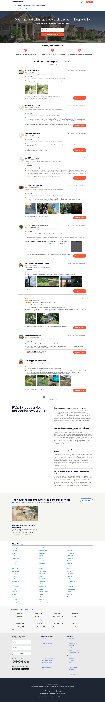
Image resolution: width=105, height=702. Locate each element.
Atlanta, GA (19, 613)
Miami (14, 589)
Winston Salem (43, 591)
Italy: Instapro (53, 686)
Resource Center (72, 643)
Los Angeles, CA (58, 616)
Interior (14, 5)
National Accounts (46, 667)
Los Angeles (15, 561)
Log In (81, 2)
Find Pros (44, 638)
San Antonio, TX (76, 623)
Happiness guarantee (73, 671)
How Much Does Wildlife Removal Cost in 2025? (23, 526)
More (33, 5)
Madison (69, 594)
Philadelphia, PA (20, 623)
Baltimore (42, 553)
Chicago (14, 599)
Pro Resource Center (47, 662)
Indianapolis (15, 602)
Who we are (71, 660)
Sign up (22, 653)
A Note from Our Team (74, 650)
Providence (70, 558)
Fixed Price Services (47, 643)
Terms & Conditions (61, 693)
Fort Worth (70, 573)
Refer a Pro (71, 645)
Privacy (44, 691)
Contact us (71, 669)
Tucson (14, 553)
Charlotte (42, 584)
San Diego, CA (20, 627)
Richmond (70, 586)
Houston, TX (38, 616)
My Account (71, 638)
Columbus (42, 599)
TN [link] (17, 9)
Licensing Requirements (74, 652)
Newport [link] (22, 9)
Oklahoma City (43, 602)
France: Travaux (34, 686)
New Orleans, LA (58, 620)
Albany (41, 576)
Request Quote (79, 98)
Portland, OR (38, 623)
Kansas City (42, 568)
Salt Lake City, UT (58, 623)
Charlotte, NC (38, 613)
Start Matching (52, 34)
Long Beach (15, 558)
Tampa (14, 594)
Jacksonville (15, 586)
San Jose (14, 573)
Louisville (42, 548)
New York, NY (76, 620)
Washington (15, 581)
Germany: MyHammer (44, 686)
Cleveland (42, 597)
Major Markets (17, 544)
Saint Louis (42, 571)
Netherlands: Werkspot (62, 686)
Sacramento (16, 566)
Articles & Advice (40, 5)
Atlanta (14, 597)
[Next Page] (64, 397)
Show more (83, 121)
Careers (70, 662)
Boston (41, 555)
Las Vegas (42, 573)
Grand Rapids (43, 561)
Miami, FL (75, 616)
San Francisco (16, 571)
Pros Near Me (71, 647)
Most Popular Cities (16, 609)
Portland (69, 548)
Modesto (14, 563)
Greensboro (42, 586)
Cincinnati (42, 594)
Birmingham (15, 548)
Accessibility (59, 691)
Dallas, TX (75, 613)
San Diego (15, 568)
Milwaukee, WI (20, 620)
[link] (52, 72)
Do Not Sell (53, 691)
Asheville (42, 581)
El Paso (69, 571)
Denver (14, 576)
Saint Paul (42, 566)
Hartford (14, 579)
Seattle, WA (56, 627)
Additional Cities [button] (16, 630)
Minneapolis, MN (39, 620)
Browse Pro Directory (47, 641)
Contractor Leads (46, 665)
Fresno (14, 555)
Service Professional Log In (48, 658)
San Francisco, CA (39, 627)
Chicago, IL (56, 613)
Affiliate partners (72, 674)
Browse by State (29, 609)
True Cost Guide (72, 641)
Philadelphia (70, 553)
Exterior (20, 5)
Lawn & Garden (27, 5)
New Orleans (43, 550)
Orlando (14, 591)
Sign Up (89, 2)
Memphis (69, 561)
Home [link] (13, 9)
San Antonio (70, 579)
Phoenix (14, 550)
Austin (68, 566)
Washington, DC (77, 627)
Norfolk (69, 584)
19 (61, 397)
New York (42, 579)
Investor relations (72, 667)
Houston (69, 576)
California (48, 691)
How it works (71, 658)
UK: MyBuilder (71, 686)
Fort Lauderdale (17, 584)
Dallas (68, 568)
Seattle (69, 591)
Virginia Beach (71, 589)
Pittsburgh (70, 555)
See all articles (86, 500)
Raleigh (41, 589)
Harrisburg (70, 550)
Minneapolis (42, 563)
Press (69, 665)
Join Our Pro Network (47, 660)
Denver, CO (19, 616)
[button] (30, 88)
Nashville (69, 563)
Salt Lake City (71, 581)
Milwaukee (70, 597)
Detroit (41, 558)
